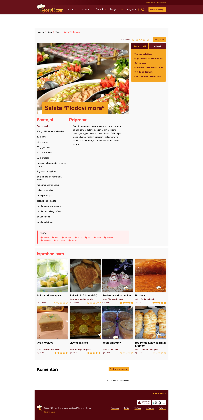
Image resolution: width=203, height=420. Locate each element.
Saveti (99, 9)
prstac (74, 240)
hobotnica (61, 240)
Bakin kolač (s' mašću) (85, 281)
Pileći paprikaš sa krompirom (147, 76)
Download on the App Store (144, 402)
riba (56, 237)
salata (46, 237)
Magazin (114, 9)
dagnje (110, 237)
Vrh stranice (158, 393)
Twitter (126, 408)
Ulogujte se (161, 2)
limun (80, 237)
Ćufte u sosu (140, 63)
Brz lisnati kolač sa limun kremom (150, 330)
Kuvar (70, 9)
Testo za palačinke (143, 54)
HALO (52, 412)
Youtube (138, 408)
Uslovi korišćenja (70, 408)
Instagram (150, 408)
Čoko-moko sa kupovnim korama (148, 67)
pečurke (68, 237)
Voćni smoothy (117, 330)
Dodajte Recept (157, 9)
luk (89, 237)
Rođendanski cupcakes (117, 281)
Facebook (115, 408)
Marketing (80, 408)
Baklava (150, 281)
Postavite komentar (119, 369)
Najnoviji (157, 46)
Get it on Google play (159, 402)
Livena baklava (85, 330)
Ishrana (85, 9)
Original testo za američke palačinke (148, 58)
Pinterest (162, 408)
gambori (47, 240)
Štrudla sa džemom (143, 72)
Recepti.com (50, 8)
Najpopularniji (139, 46)
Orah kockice (52, 330)
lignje (99, 237)
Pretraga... (142, 9)
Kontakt (88, 408)
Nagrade (131, 9)
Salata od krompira (52, 281)
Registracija (150, 2)
